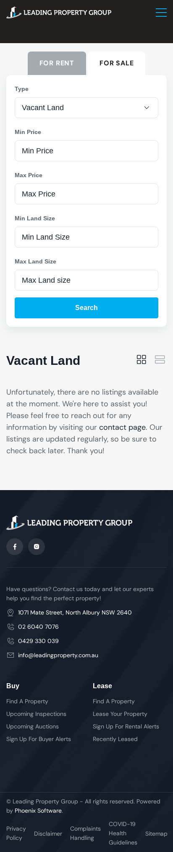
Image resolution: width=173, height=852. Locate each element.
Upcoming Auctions (32, 726)
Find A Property (27, 701)
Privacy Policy (16, 833)
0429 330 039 (38, 641)
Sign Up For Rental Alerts (126, 726)
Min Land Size (35, 218)
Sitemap (156, 833)
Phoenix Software (38, 810)
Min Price (28, 132)
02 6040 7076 (38, 626)
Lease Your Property (120, 714)
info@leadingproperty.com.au (58, 655)
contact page (122, 427)
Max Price (28, 175)
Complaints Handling (85, 833)
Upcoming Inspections (36, 714)
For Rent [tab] (56, 63)
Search (86, 307)
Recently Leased (115, 739)
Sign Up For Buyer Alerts (38, 739)
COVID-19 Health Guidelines (123, 833)
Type (22, 88)
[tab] (141, 361)
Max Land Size (35, 261)
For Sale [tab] (117, 63)
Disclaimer (48, 833)
